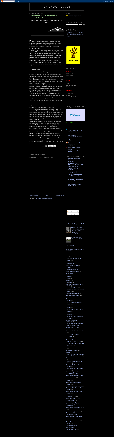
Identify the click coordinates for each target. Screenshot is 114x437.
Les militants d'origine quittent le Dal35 (74, 224)
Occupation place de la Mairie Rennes (75, 347)
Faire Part (68, 280)
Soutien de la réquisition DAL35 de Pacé (74, 16)
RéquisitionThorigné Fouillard (73, 411)
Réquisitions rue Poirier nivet (73, 420)
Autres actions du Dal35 (72, 265)
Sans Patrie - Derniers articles (75, 129)
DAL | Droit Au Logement (74, 147)
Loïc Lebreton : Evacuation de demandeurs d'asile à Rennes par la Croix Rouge (75, 179)
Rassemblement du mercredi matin (74, 358)
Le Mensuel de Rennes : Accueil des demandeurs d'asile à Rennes (74, 184)
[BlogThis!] (50, 146)
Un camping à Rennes (71, 425)
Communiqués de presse (72, 269)
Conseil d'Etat (69, 273)
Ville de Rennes (70, 427)
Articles (70, 211)
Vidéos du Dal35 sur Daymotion (73, 169)
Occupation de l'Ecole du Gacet (73, 329)
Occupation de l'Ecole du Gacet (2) (74, 331)
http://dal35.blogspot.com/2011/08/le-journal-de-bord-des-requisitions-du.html (75, 34)
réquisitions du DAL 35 (71, 429)
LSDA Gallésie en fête (73, 166)
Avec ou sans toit (72, 135)
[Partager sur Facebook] (53, 146)
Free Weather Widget (75, 115)
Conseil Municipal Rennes (72, 271)
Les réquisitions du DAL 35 (72, 295)
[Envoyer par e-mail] (48, 146)
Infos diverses (69, 282)
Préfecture (68, 352)
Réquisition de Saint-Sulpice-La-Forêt (75, 407)
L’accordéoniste (71, 144)
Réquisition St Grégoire (71, 402)
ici (30, 143)
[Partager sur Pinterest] (55, 146)
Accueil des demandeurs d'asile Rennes (46, 147)
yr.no (83, 122)
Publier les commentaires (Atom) (44, 198)
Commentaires (72, 214)
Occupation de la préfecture (73, 338)
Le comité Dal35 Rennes (72, 287)
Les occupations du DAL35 (72, 293)
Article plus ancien (59, 195)
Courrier (68, 278)
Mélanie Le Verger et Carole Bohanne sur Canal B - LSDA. (75, 164)
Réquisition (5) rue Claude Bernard (74, 386)
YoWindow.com (70, 122)
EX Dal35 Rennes (57, 7)
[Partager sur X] (51, 146)
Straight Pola (71, 161)
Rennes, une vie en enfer (74, 142)
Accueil (46, 195)
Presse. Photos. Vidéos (72, 350)
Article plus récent (33, 195)
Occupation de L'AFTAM (72, 327)
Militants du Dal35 (70, 297)
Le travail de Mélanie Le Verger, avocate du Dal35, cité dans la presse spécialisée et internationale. (77, 231)
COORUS (68, 267)
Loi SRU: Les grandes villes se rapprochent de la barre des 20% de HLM (75, 138)
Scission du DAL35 (69, 245)
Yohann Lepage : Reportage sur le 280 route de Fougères (75, 175)
